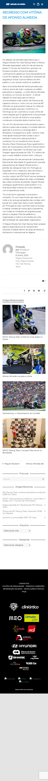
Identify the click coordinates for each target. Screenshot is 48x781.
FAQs (24, 591)
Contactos (24, 583)
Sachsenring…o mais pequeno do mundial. (21, 413)
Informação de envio (12, 589)
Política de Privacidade (13, 586)
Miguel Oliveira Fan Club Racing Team (25, 264)
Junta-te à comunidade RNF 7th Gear (19, 517)
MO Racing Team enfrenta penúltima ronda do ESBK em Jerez (23, 493)
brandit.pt (29, 689)
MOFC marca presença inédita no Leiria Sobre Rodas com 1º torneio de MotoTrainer (23, 500)
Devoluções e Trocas (34, 589)
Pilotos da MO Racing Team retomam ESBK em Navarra (22, 512)
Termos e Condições (35, 586)
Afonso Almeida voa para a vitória (17, 376)
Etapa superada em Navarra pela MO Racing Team (22, 506)
